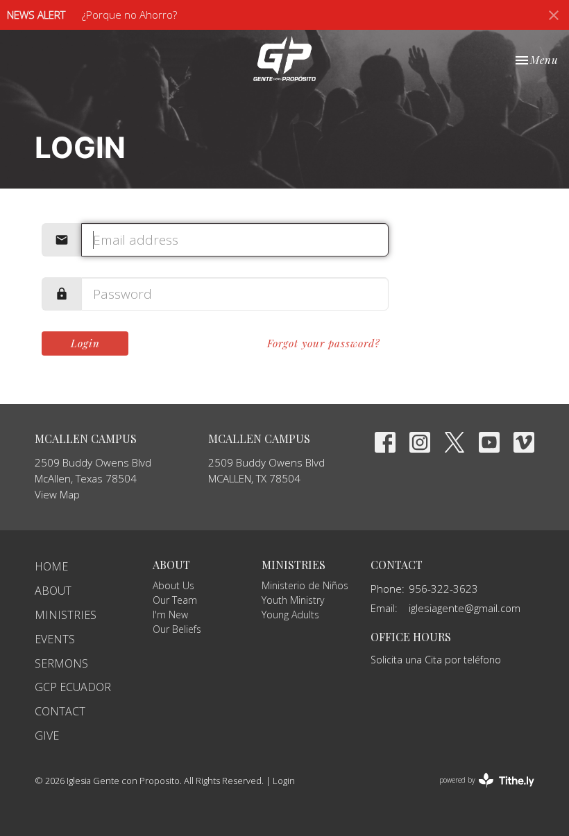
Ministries (65, 614)
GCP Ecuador (73, 687)
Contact (60, 711)
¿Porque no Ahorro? (129, 14)
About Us (173, 585)
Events (55, 639)
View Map (57, 494)
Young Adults (290, 614)
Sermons (61, 663)
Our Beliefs (177, 629)
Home (51, 566)
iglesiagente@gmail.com (464, 608)
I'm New (170, 614)
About (53, 590)
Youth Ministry (293, 600)
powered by (479, 791)
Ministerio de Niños (305, 585)
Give (47, 735)
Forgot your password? (323, 343)
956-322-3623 (443, 588)
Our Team (175, 600)
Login (85, 343)
